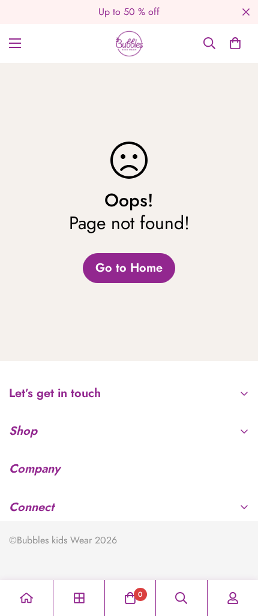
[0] (235, 43)
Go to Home (129, 268)
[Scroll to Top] (236, 552)
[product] (26, 598)
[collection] (79, 598)
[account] (233, 598)
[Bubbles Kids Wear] (129, 43)
